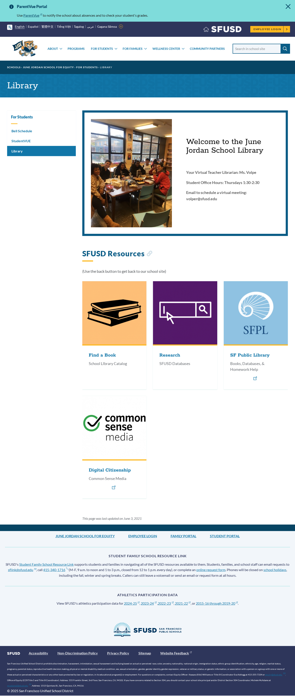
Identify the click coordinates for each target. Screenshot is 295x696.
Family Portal (183, 536)
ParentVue (31, 15)
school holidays (274, 570)
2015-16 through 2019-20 (215, 603)
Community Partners (207, 48)
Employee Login (267, 29)
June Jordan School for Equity (48, 67)
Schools (14, 67)
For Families (133, 48)
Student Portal (225, 536)
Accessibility (38, 653)
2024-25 (130, 603)
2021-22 (181, 603)
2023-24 (147, 603)
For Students (102, 48)
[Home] (222, 30)
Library (17, 151)
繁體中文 (47, 26)
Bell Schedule (21, 131)
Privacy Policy (118, 653)
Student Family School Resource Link (46, 564)
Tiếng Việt (64, 26)
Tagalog (79, 26)
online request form (210, 570)
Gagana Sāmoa (107, 26)
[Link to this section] (149, 254)
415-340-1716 (54, 570)
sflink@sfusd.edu (20, 570)
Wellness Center (166, 48)
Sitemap (144, 653)
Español (33, 26)
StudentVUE (21, 141)
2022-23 (164, 603)
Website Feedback (174, 653)
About (53, 48)
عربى (90, 26)
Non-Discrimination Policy (77, 653)
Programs (76, 48)
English (20, 26)
